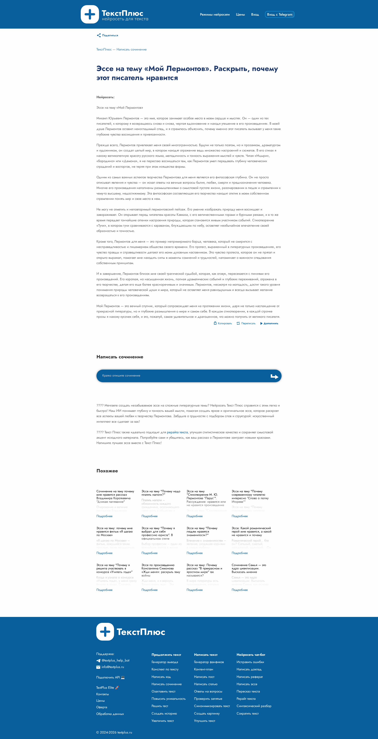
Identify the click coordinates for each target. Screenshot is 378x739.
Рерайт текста (246, 698)
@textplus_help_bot (115, 660)
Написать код (161, 676)
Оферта (101, 707)
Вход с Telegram (279, 14)
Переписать (248, 323)
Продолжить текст (166, 654)
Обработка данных (110, 713)
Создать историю (164, 713)
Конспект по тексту (165, 669)
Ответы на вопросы (208, 691)
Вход (255, 14)
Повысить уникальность (169, 698)
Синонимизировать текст (212, 705)
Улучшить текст (204, 720)
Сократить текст (248, 713)
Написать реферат (250, 676)
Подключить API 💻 (110, 677)
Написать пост (204, 676)
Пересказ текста (248, 691)
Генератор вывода (165, 662)
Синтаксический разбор (254, 705)
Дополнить (271, 323)
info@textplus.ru (113, 666)
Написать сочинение (132, 49)
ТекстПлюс (104, 49)
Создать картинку (207, 713)
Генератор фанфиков (209, 662)
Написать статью (206, 684)
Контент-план (203, 669)
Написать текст (206, 654)
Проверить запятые (208, 698)
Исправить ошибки (250, 662)
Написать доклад (249, 669)
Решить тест (160, 705)
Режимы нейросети (215, 14)
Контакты (102, 694)
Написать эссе (247, 684)
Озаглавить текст (163, 691)
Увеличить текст (163, 720)
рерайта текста (177, 432)
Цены (240, 14)
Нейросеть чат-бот (251, 654)
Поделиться (110, 35)
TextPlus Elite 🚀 (107, 687)
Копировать (225, 323)
